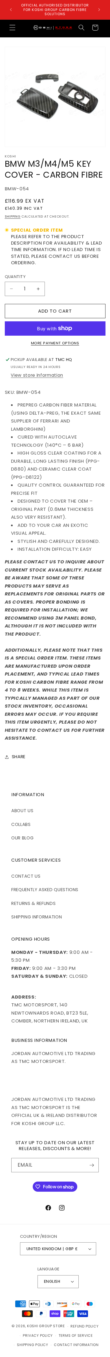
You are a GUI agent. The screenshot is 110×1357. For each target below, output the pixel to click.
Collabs (21, 824)
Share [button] (18, 757)
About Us (22, 811)
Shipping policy (32, 1344)
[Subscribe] (91, 1165)
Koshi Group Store (46, 1326)
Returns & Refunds (33, 903)
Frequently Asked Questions (44, 890)
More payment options (55, 343)
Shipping (13, 216)
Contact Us (26, 876)
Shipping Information (36, 917)
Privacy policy (38, 1335)
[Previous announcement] (11, 9)
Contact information (76, 1344)
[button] (12, 27)
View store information (37, 375)
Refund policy (84, 1326)
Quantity (15, 276)
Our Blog (22, 838)
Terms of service (76, 1335)
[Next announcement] (99, 9)
